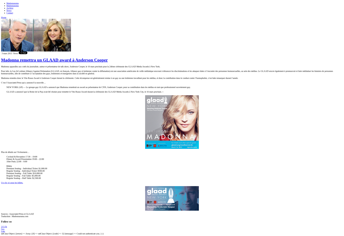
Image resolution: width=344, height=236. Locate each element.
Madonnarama (12, 3)
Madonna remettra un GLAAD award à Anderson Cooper (54, 60)
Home (3, 17)
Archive (9, 8)
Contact (9, 13)
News (8, 10)
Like (3, 231)
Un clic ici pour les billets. (12, 183)
